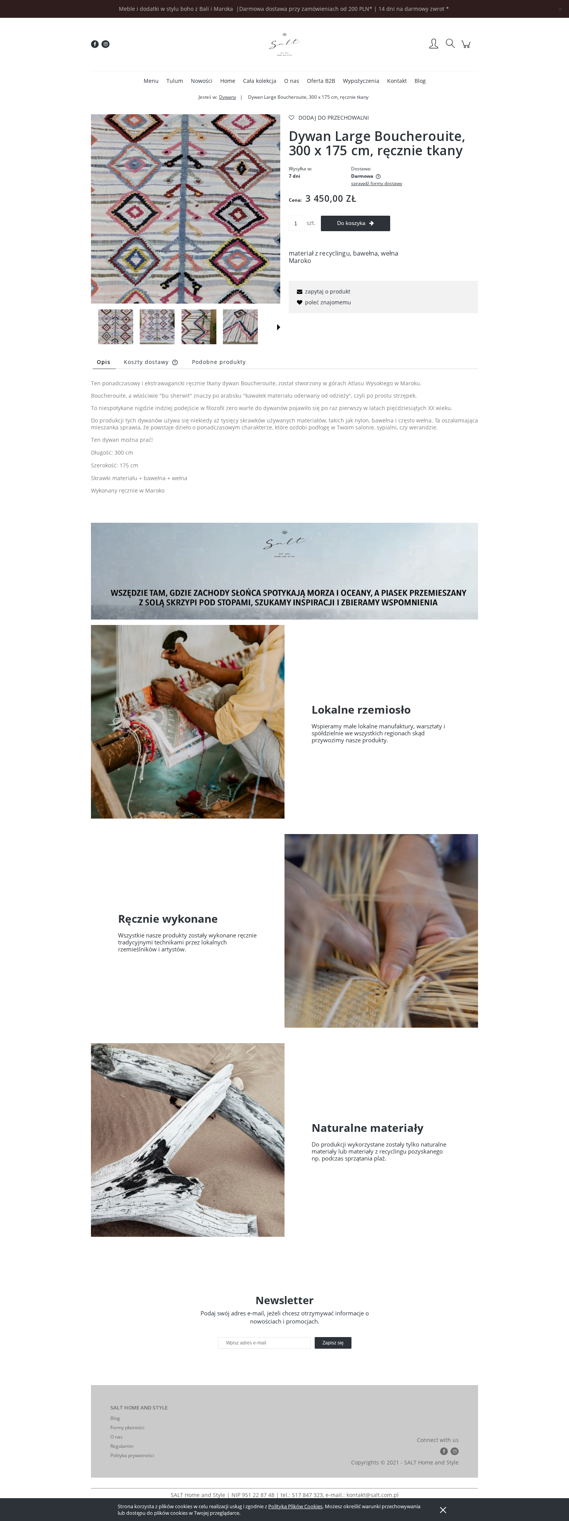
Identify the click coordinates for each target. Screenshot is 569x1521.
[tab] (104, 362)
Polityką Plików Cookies (295, 1506)
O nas (116, 1436)
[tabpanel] (284, 443)
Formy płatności (127, 1427)
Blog (115, 1418)
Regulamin (121, 1446)
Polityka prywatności (132, 1455)
